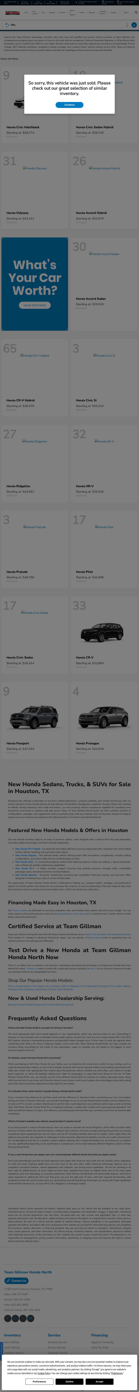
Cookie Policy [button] (43, 1373)
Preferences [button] (117, 1373)
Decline (69, 1381)
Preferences (39, 1381)
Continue (69, 104)
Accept (99, 1381)
